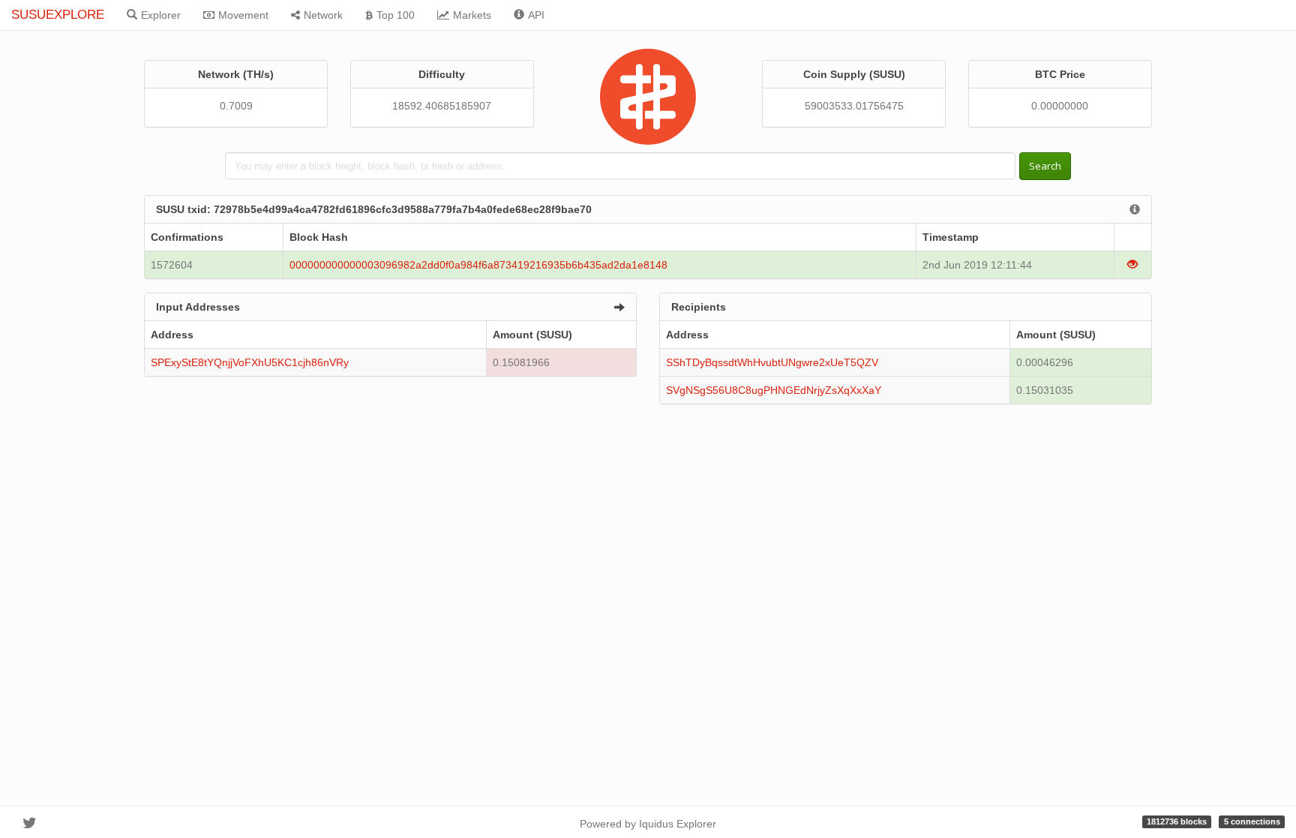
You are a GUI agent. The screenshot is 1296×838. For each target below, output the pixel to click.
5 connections (1252, 821)
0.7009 (236, 106)
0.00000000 (1059, 106)
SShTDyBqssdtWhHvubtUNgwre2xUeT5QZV (772, 362)
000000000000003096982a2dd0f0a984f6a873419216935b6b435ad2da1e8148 (479, 265)
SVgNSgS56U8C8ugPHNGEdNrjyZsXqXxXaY (773, 390)
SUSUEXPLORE (57, 15)
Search (1045, 166)
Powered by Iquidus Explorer (648, 824)
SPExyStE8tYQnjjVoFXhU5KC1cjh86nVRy (250, 362)
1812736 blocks (1177, 821)
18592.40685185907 (441, 106)
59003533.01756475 (854, 106)
